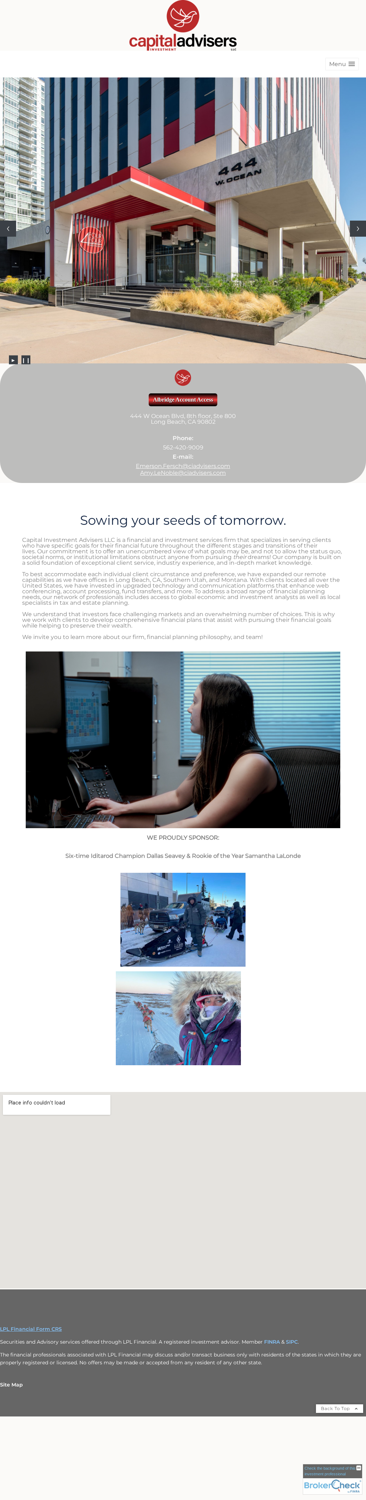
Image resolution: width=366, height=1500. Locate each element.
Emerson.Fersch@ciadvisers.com (183, 434)
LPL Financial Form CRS (31, 1297)
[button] (342, 64)
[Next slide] (358, 213)
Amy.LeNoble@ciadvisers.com (183, 441)
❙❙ (25, 328)
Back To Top (336, 1377)
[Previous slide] (8, 213)
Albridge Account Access (183, 368)
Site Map (11, 1353)
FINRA (272, 1310)
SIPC (292, 1310)
